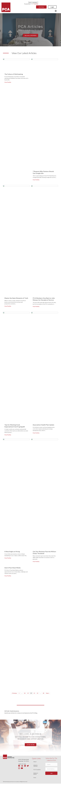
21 (34, 693)
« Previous (14, 693)
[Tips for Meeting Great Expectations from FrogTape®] (16, 367)
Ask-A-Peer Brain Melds (12, 568)
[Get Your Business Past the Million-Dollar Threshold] (44, 493)
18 (24, 693)
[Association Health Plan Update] (44, 367)
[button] (51, 773)
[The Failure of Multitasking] (16, 65)
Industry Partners (35, 766)
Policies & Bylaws (35, 774)
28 (43, 693)
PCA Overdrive (37, 769)
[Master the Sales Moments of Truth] (16, 240)
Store (34, 777)
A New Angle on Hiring (12, 551)
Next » (47, 693)
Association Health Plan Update (43, 425)
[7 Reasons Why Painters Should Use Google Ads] (44, 113)
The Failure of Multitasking (13, 74)
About (34, 761)
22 (37, 693)
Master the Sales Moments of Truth (16, 298)
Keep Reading (7, 82)
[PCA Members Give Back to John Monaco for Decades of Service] (44, 240)
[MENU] (55, 11)
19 (28, 693)
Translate (35, 4)
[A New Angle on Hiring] (16, 493)
